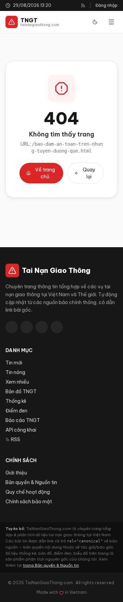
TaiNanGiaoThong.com (49, 582)
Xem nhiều (17, 382)
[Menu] (111, 22)
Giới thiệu (16, 473)
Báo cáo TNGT (22, 420)
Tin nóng (15, 372)
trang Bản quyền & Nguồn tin (51, 565)
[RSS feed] (83, 5)
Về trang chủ (45, 173)
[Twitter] (26, 327)
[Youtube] (42, 327)
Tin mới (13, 363)
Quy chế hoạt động (27, 492)
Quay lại (89, 173)
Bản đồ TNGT (21, 391)
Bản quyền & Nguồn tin (31, 482)
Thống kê (15, 401)
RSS (15, 439)
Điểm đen (16, 411)
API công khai (20, 430)
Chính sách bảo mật (28, 501)
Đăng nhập (106, 5)
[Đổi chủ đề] (95, 22)
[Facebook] (11, 327)
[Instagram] (57, 327)
